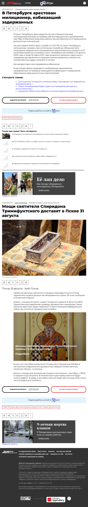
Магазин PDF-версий (63, 451)
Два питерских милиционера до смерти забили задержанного (34, 156)
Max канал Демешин (9, 277)
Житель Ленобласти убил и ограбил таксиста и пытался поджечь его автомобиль (41, 141)
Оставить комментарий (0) (68, 100)
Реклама (51, 451)
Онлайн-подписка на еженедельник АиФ (33, 454)
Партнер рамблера (38, 498)
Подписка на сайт (56, 454)
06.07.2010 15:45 (7, 9)
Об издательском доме (27, 451)
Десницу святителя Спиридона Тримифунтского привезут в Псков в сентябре (46, 347)
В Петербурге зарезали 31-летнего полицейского (29, 149)
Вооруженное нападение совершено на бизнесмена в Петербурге (36, 163)
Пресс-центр (42, 451)
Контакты (68, 454)
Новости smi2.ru (9, 196)
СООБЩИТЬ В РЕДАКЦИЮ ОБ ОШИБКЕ (31, 457)
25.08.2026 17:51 (7, 203)
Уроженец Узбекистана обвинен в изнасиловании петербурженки (50, 91)
